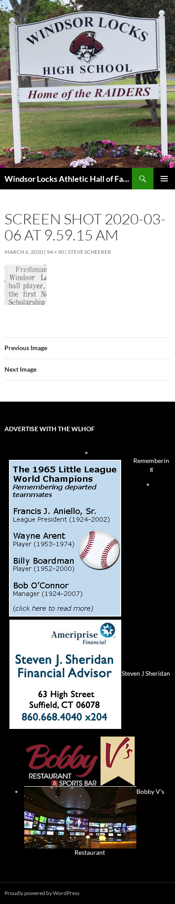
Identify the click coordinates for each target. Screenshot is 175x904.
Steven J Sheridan (146, 673)
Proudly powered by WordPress (41, 893)
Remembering (151, 464)
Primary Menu (164, 178)
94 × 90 (55, 251)
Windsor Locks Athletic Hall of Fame (68, 179)
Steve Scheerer (89, 251)
